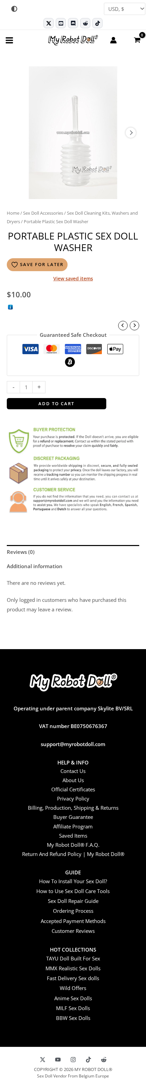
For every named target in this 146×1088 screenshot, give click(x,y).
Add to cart (56, 403)
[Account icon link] (113, 40)
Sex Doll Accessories (43, 213)
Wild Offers (73, 988)
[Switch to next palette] (14, 8)
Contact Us (73, 771)
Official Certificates (73, 789)
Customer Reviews (73, 930)
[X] (42, 1059)
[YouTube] (58, 1059)
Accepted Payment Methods (73, 921)
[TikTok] (97, 23)
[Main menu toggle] (9, 40)
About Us (73, 780)
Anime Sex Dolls (73, 998)
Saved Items (73, 835)
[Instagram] (73, 1059)
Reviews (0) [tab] (21, 551)
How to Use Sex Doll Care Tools (73, 891)
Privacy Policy (73, 798)
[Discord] (73, 23)
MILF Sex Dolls (73, 1008)
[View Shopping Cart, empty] (136, 39)
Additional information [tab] (34, 566)
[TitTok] (88, 1059)
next (131, 133)
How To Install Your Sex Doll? (73, 881)
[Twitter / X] (48, 23)
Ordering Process (73, 910)
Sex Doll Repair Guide (73, 900)
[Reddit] (85, 23)
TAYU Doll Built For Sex (73, 958)
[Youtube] (61, 23)
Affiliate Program (73, 826)
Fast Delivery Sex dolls (73, 978)
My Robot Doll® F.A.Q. (73, 844)
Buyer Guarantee (73, 816)
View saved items (73, 278)
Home (13, 213)
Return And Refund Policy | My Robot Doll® (73, 854)
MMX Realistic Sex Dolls (73, 968)
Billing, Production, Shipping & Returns (73, 807)
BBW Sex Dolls (73, 1018)
